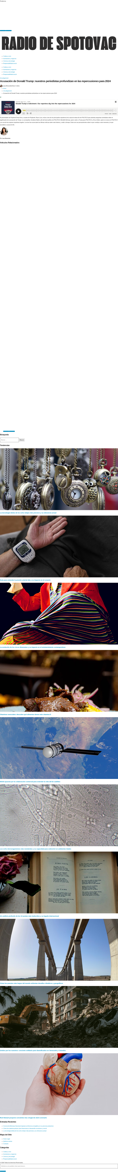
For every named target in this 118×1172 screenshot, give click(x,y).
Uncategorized (4, 78)
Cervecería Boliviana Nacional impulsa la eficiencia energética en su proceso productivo (28, 1126)
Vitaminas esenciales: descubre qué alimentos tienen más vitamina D (25, 714)
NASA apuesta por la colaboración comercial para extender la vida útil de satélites (30, 781)
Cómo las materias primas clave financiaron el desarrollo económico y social (25, 1128)
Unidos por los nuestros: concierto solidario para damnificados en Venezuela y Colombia (33, 1050)
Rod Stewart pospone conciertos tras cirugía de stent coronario (23, 1118)
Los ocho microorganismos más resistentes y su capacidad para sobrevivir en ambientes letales (35, 849)
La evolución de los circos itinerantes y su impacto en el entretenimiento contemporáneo (33, 647)
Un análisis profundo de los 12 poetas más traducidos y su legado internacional (29, 916)
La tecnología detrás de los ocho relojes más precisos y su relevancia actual (28, 513)
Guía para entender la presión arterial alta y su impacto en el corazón (25, 580)
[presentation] (3, 30)
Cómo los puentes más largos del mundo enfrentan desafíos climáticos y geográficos (31, 983)
